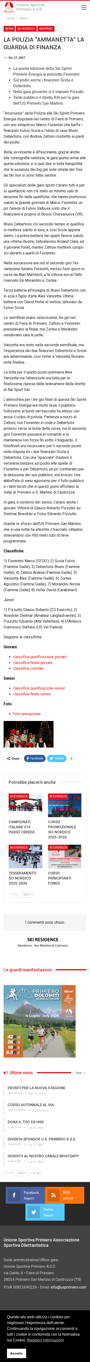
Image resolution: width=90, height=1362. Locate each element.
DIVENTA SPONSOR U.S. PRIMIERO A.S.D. (42, 1139)
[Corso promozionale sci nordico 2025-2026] (65, 805)
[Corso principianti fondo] (65, 856)
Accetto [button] (16, 1353)
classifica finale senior (32, 694)
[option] (45, 942)
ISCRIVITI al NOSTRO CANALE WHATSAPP (43, 1156)
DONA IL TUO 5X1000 (26, 1122)
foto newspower (27, 714)
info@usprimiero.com (68, 1287)
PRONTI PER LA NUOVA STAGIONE (36, 1088)
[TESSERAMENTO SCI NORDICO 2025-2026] (25, 856)
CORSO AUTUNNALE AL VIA (31, 1105)
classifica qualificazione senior (39, 688)
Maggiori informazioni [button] (45, 1340)
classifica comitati (28, 668)
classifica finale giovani (32, 662)
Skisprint (46, 28)
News (9, 28)
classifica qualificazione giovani (39, 657)
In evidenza (18, 796)
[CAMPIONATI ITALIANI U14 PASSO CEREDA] (25, 805)
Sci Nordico (26, 28)
